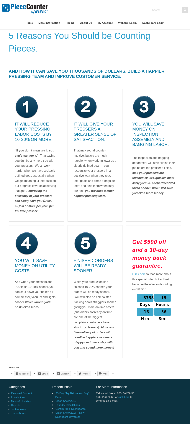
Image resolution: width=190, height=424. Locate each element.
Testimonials (18, 408)
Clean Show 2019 (65, 400)
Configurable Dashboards (70, 408)
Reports (15, 405)
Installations (18, 397)
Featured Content (21, 393)
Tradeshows (18, 413)
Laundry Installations (67, 404)
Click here (139, 274)
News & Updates (21, 401)
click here (124, 396)
